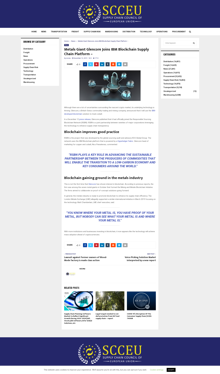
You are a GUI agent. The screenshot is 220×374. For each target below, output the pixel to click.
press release (85, 119)
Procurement (179, 32)
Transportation (59, 32)
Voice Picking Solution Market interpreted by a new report (140, 258)
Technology (146, 32)
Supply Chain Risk (92, 32)
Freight (75, 32)
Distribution (129, 32)
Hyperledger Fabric (125, 141)
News (43, 32)
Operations (162, 32)
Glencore (92, 184)
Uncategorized (29, 78)
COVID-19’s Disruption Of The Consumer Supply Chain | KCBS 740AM (139, 316)
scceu (68, 58)
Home (34, 32)
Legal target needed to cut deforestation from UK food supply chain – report (107, 316)
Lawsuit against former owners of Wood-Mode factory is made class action (85, 258)
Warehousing (111, 32)
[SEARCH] (194, 43)
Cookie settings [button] (156, 370)
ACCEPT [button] (171, 370)
